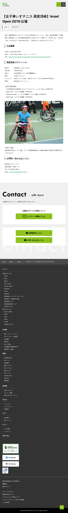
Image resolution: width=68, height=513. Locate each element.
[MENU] (63, 4)
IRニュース (7, 360)
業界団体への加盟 (8, 349)
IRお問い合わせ (8, 375)
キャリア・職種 (8, 393)
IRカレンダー (7, 373)
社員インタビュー (8, 390)
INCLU (6, 281)
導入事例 (6, 417)
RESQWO (6, 288)
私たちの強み (7, 344)
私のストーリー (8, 420)
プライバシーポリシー (8, 491)
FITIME (6, 321)
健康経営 (4, 484)
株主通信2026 (8, 358)
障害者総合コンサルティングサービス (14, 296)
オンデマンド (7, 431)
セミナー (4, 424)
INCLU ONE (7, 283)
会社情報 (4, 329)
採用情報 (4, 386)
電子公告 (6, 378)
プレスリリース (8, 406)
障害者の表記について (8, 494)
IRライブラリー (8, 368)
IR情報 (4, 353)
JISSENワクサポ (8, 306)
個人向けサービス (7, 309)
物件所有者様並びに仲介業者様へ (11, 481)
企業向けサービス (7, 273)
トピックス (7, 404)
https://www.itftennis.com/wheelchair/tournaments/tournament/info (30, 57)
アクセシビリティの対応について (11, 497)
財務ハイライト (8, 365)
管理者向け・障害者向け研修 (11, 299)
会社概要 (6, 339)
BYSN (5, 276)
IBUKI (5, 278)
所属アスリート (6, 486)
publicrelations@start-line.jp (18, 172)
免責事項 (6, 380)
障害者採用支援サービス (10, 304)
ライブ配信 (7, 429)
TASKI (5, 291)
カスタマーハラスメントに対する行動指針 (13, 499)
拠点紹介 (6, 341)
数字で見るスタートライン (11, 395)
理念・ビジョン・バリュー (11, 334)
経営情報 (6, 363)
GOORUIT (7, 294)
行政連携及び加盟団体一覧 (11, 346)
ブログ (4, 413)
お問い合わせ (5, 435)
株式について (7, 370)
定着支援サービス (8, 301)
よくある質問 (5, 502)
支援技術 (6, 409)
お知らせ (6, 27)
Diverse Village (8, 286)
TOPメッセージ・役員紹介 (11, 336)
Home (4, 261)
